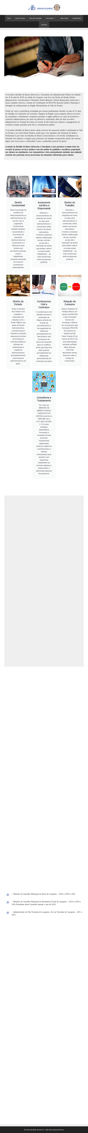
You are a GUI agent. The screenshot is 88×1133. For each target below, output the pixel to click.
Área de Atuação (35, 18)
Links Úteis (64, 18)
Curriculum (49, 18)
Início (9, 18)
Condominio (76, 18)
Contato (44, 25)
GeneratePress (58, 1130)
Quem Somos (20, 18)
